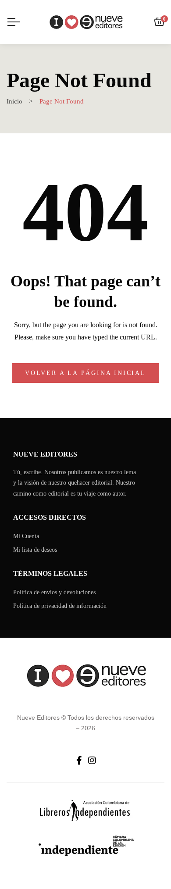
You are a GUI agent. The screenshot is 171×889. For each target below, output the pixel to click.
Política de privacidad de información (60, 606)
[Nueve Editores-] (85, 22)
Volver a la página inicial (85, 373)
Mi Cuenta (26, 536)
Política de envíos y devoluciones (54, 592)
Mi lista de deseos (35, 549)
